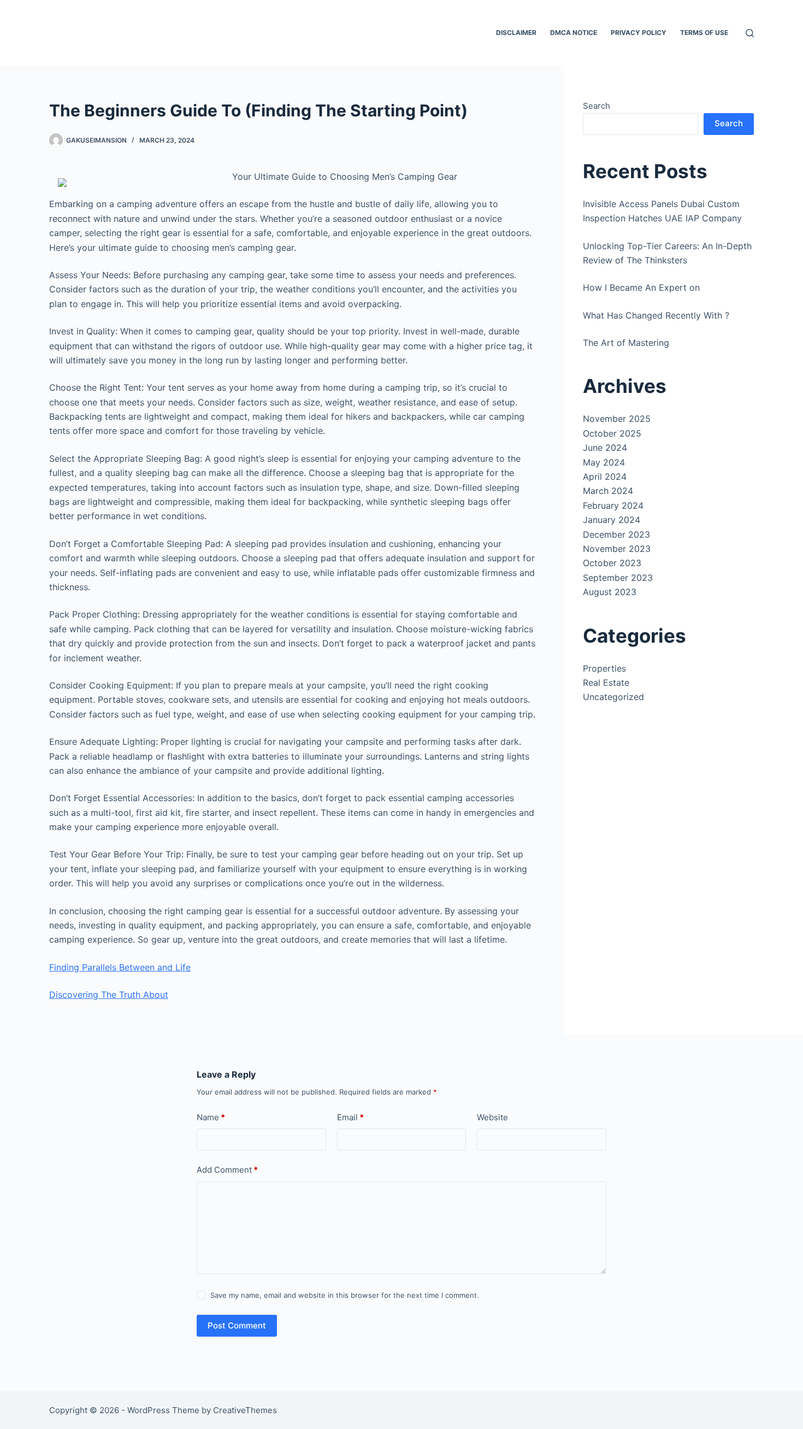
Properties (604, 668)
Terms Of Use (704, 32)
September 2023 (618, 577)
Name (211, 1117)
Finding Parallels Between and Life (120, 967)
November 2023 (617, 548)
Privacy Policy (638, 32)
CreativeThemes (245, 1410)
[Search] (750, 33)
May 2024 (604, 462)
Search (596, 106)
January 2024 (611, 519)
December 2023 (616, 534)
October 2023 (612, 562)
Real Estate (606, 682)
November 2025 (617, 418)
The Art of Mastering (626, 342)
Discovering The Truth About (108, 994)
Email (350, 1117)
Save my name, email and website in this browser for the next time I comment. (344, 1295)
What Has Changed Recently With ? (656, 315)
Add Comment (227, 1170)
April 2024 (605, 476)
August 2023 (609, 591)
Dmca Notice (573, 32)
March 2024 (608, 490)
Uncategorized (613, 696)
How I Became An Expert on (641, 287)
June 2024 (605, 447)
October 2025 (612, 433)
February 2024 (613, 505)
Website (492, 1117)
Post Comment (237, 1325)
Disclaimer (516, 32)
